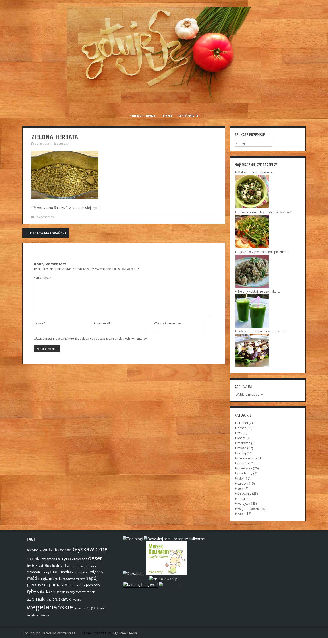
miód (32, 578)
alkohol (242, 423)
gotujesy (63, 144)
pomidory (93, 585)
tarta (241, 498)
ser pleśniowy (65, 592)
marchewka (60, 571)
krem (71, 566)
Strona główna (142, 115)
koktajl (59, 565)
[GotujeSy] (164, 101)
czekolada (79, 559)
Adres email (103, 323)
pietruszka (37, 584)
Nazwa (39, 323)
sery (240, 488)
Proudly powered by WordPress (48, 633)
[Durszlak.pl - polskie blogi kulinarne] (134, 573)
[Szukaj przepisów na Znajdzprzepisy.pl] (133, 538)
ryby (240, 478)
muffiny (80, 578)
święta (45, 615)
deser (241, 428)
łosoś (101, 608)
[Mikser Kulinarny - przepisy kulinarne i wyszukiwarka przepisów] (166, 573)
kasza (241, 438)
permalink (47, 217)
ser (53, 592)
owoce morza (247, 458)
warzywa (243, 503)
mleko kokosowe (62, 578)
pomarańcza (61, 585)
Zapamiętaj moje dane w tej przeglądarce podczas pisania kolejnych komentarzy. (92, 338)
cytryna (63, 559)
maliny (45, 572)
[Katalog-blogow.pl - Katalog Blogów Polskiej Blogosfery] (141, 584)
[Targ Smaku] (170, 584)
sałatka (242, 483)
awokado (49, 550)
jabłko (44, 565)
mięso (241, 448)
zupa (241, 513)
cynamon (48, 559)
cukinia (34, 558)
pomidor (80, 585)
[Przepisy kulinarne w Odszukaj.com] (174, 538)
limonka (91, 566)
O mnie (167, 115)
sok (92, 592)
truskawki (62, 599)
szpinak (36, 598)
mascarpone (80, 572)
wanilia (77, 599)
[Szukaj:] (253, 143)
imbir (32, 565)
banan (66, 549)
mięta (43, 578)
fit (239, 433)
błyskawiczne (90, 549)
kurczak (80, 566)
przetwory (244, 473)
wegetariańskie (248, 508)
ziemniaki (79, 608)
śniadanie (244, 493)
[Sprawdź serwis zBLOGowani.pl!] (163, 578)
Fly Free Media (125, 633)
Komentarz (42, 278)
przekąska (244, 468)
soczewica (82, 592)
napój (241, 453)
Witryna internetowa (168, 323)
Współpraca (188, 115)
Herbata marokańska (47, 233)
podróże (243, 463)
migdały (96, 571)
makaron (243, 443)
